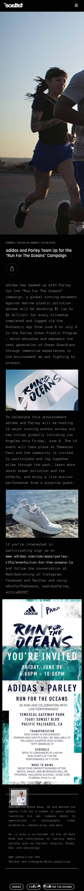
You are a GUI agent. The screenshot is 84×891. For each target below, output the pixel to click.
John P (34, 243)
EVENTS (10, 243)
